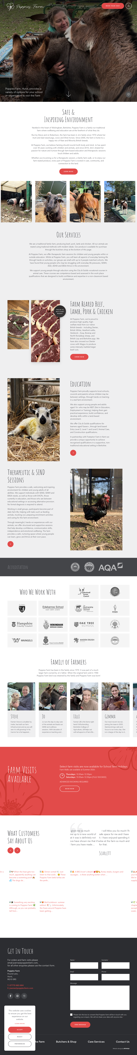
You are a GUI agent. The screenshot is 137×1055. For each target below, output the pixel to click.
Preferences (20, 1044)
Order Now (79, 357)
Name (72, 960)
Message (73, 983)
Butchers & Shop (66, 1042)
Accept (20, 1029)
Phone (104, 972)
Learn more (20, 1023)
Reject (19, 1037)
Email (72, 972)
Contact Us (123, 1042)
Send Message (80, 1024)
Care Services (96, 1042)
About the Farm (35, 1042)
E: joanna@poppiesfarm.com (20, 988)
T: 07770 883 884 (15, 986)
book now (69, 788)
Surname (105, 960)
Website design (117, 1048)
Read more (74, 849)
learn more (68, 171)
